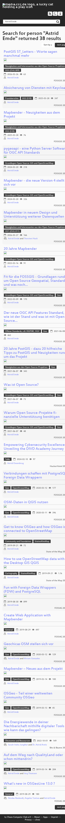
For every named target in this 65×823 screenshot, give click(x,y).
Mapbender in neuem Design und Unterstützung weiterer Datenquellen (34, 215)
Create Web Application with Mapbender (27, 618)
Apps (45, 817)
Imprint (54, 817)
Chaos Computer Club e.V (19, 817)
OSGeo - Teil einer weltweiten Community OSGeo (28, 696)
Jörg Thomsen (30, 773)
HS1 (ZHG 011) (12, 231)
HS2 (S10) (27, 98)
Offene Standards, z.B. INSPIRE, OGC (22, 331)
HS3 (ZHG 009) (12, 70)
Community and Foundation (18, 541)
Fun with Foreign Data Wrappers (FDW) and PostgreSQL (30, 590)
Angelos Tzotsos (32, 798)
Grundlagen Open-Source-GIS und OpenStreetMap (29, 163)
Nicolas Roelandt (16, 798)
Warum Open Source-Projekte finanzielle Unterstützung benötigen (32, 415)
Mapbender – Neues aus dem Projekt (33, 669)
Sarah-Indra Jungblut (18, 745)
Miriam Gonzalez (32, 658)
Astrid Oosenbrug (15, 463)
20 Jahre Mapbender (20, 249)
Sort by (47, 45)
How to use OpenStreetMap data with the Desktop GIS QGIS (34, 561)
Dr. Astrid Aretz (39, 745)
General (9, 630)
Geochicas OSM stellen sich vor (29, 644)
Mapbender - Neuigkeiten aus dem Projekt (32, 115)
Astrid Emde (13, 78)
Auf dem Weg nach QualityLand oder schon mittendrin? (33, 757)
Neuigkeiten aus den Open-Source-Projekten (26, 367)
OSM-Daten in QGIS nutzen (26, 502)
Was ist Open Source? (21, 385)
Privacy (28, 820)
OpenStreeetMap (21, 488)
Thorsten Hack (31, 239)
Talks (7, 459)
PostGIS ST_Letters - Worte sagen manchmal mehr (30, 54)
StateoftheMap (42, 541)
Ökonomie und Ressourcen (17, 741)
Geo (59, 295)
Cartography (11, 573)
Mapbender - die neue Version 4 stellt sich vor (34, 183)
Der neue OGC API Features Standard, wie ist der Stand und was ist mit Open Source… (34, 317)
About (37, 817)
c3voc (37, 820)
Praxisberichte (11, 98)
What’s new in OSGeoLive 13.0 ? (29, 784)
